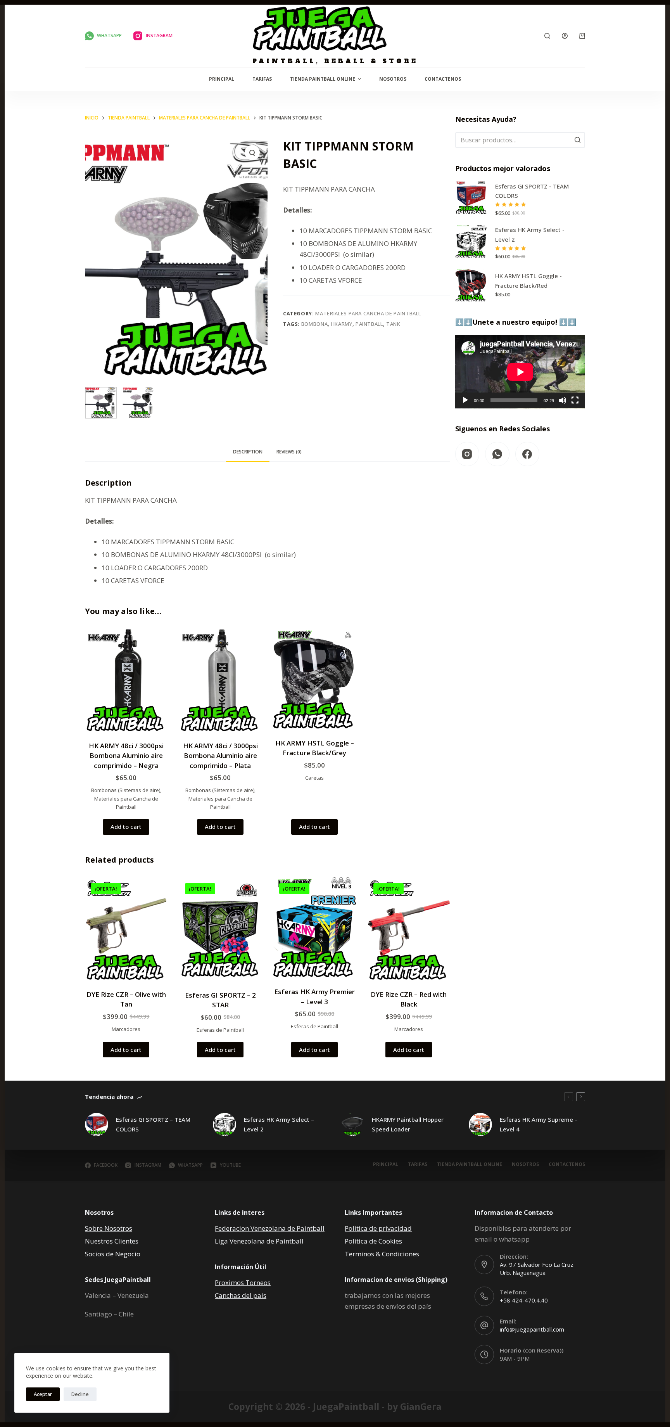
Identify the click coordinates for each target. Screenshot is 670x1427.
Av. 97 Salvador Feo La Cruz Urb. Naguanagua (536, 1269)
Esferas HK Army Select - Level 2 (530, 234)
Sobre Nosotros (108, 1228)
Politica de (361, 1241)
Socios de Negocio (112, 1253)
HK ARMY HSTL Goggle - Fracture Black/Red (528, 280)
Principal (221, 79)
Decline (80, 1394)
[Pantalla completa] (575, 400)
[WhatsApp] (497, 454)
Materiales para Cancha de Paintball (368, 313)
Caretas (314, 777)
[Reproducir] (465, 400)
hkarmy (341, 323)
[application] (520, 371)
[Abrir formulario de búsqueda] (547, 36)
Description (247, 451)
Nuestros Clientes (111, 1241)
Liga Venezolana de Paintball (259, 1241)
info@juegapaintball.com (532, 1329)
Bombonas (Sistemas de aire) (125, 790)
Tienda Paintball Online (322, 79)
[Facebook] (527, 454)
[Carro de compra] (582, 36)
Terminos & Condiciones (382, 1253)
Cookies (390, 1241)
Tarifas (262, 79)
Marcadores (126, 1029)
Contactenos (443, 79)
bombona (314, 323)
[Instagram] (467, 454)
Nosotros (392, 79)
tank (393, 323)
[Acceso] (565, 36)
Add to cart (126, 826)
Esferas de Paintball (220, 1029)
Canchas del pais (240, 1295)
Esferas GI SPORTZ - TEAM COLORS (532, 191)
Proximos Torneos (243, 1282)
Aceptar (43, 1394)
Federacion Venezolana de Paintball (270, 1228)
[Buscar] (577, 140)
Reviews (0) (289, 451)
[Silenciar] (562, 400)
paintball (369, 323)
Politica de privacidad (378, 1228)
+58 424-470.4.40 (524, 1300)
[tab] (247, 452)
